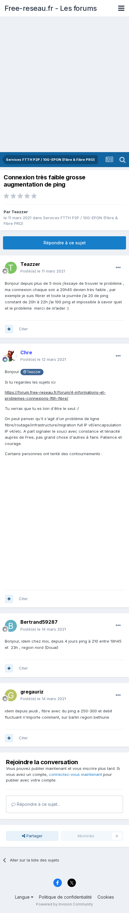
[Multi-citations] (9, 329)
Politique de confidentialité (65, 897)
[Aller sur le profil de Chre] (11, 356)
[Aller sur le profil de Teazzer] (11, 268)
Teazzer (19, 211)
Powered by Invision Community (64, 904)
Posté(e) (42, 271)
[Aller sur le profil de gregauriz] (11, 695)
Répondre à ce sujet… (38, 804)
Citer (23, 328)
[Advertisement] (64, 84)
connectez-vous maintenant (75, 774)
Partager (34, 835)
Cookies (106, 897)
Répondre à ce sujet (65, 242)
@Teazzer (31, 372)
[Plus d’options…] (118, 267)
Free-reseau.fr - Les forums (50, 8)
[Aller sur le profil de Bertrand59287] (11, 626)
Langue (23, 897)
